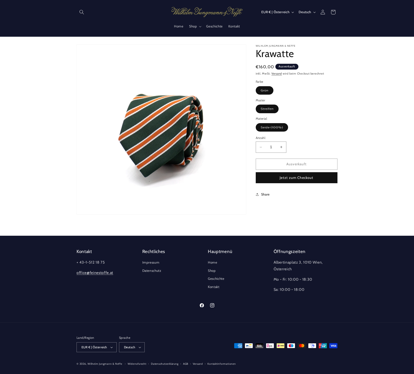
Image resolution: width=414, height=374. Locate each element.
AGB (185, 363)
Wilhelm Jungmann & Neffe (105, 363)
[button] (82, 12)
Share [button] (265, 194)
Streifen (270, 110)
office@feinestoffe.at (95, 272)
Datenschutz (151, 271)
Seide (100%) (274, 128)
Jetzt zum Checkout (296, 177)
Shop (212, 271)
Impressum (151, 262)
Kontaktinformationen (221, 363)
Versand (276, 73)
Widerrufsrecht (137, 363)
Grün (267, 91)
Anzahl (260, 138)
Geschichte (216, 279)
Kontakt (214, 287)
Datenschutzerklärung (164, 363)
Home (212, 262)
